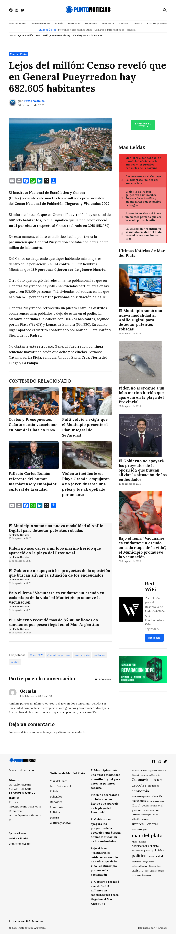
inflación (136, 819)
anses (144, 770)
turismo (137, 870)
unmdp (153, 870)
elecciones (139, 801)
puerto (151, 856)
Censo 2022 (36, 655)
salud (159, 856)
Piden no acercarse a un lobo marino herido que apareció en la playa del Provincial (55, 550)
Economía (108, 23)
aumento (162, 770)
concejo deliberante (150, 775)
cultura (158, 780)
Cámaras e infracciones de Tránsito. (115, 29)
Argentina (152, 770)
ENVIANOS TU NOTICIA (143, 125)
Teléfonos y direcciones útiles (75, 29)
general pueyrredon (58, 655)
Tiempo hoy (155, 866)
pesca (147, 850)
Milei (134, 841)
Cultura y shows (157, 23)
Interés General (40, 23)
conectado (42, 732)
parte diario (137, 850)
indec (155, 814)
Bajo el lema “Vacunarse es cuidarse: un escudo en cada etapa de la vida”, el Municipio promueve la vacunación (56, 597)
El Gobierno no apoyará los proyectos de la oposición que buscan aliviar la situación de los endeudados (59, 573)
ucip (146, 871)
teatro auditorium (139, 866)
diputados (153, 785)
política (14, 661)
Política (124, 23)
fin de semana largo (155, 801)
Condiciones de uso (20, 843)
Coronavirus (142, 779)
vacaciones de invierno (141, 875)
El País (59, 23)
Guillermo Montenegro (141, 814)
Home (12, 35)
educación (157, 796)
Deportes (91, 23)
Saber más (154, 637)
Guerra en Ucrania (151, 810)
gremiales (136, 810)
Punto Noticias (34, 100)
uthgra (161, 871)
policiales (158, 850)
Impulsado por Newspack (152, 927)
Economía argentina (141, 796)
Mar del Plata (17, 23)
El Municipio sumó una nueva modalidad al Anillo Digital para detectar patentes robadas (56, 528)
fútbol (136, 805)
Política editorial (18, 838)
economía (140, 791)
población (99, 655)
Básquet (135, 775)
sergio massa (148, 862)
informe (145, 819)
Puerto (138, 23)
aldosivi (135, 770)
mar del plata (82, 655)
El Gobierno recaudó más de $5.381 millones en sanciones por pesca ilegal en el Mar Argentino (54, 622)
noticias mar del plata (145, 845)
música (142, 841)
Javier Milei (137, 829)
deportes (139, 785)
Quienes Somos (17, 833)
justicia (146, 829)
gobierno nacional (152, 805)
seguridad (136, 861)
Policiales (74, 23)
